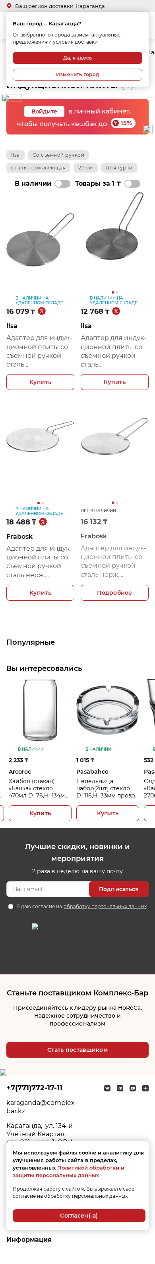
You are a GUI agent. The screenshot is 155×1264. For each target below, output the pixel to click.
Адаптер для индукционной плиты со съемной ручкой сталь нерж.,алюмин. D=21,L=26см (39, 351)
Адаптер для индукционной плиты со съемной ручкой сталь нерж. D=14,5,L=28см (113, 562)
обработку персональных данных (105, 906)
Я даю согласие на (81, 906)
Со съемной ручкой (58, 155)
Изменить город (77, 74)
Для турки (119, 168)
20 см (85, 168)
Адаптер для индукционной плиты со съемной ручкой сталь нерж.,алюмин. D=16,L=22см (113, 351)
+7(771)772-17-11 (34, 1087)
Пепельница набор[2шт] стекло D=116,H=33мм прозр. (106, 788)
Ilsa (15, 155)
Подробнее (114, 592)
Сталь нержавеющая (38, 168)
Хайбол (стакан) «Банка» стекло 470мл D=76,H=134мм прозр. (39, 788)
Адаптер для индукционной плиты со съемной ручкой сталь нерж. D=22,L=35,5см (39, 562)
